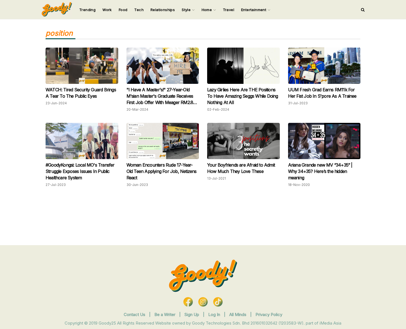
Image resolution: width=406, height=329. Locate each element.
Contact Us (134, 314)
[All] (363, 9)
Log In (214, 314)
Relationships (163, 9)
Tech (139, 9)
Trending (87, 9)
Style (187, 9)
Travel (228, 9)
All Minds (238, 314)
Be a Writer (164, 314)
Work (107, 9)
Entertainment (254, 9)
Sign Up (192, 314)
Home (207, 9)
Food (123, 9)
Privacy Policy (268, 314)
